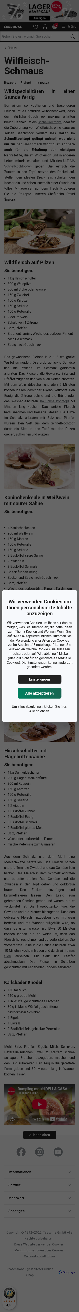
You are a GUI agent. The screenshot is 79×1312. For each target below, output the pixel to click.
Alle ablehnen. (39, 711)
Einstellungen (39, 679)
